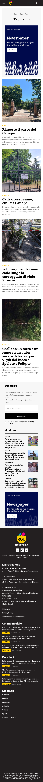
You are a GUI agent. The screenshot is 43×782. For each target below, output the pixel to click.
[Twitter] (26, 550)
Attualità (8, 436)
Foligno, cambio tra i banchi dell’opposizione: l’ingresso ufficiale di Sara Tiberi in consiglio (15, 470)
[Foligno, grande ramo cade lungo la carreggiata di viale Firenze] (21, 240)
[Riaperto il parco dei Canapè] (21, 100)
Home (16, 14)
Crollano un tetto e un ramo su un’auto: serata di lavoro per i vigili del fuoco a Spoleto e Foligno (20, 356)
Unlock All (21, 416)
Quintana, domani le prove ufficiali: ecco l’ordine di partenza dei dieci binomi (15, 456)
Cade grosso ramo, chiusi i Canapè (17, 201)
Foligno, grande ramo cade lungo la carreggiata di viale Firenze (20, 274)
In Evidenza (9, 462)
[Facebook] (17, 550)
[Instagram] (22, 550)
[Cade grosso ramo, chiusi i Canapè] (21, 170)
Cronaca (5, 125)
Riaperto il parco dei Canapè (19, 131)
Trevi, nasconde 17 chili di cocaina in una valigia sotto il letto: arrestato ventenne (15, 484)
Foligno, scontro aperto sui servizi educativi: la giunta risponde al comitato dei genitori (15, 443)
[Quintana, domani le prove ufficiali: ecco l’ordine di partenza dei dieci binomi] (33, 455)
